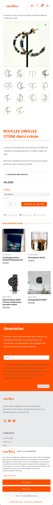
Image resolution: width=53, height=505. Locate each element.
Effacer (6, 198)
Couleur (6, 190)
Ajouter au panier (34, 204)
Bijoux (29, 15)
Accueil (6, 15)
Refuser (26, 489)
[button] (32, 6)
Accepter (26, 482)
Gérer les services (10, 475)
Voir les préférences (26, 495)
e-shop (13, 15)
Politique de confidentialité (33, 502)
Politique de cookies (16, 502)
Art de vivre (21, 15)
